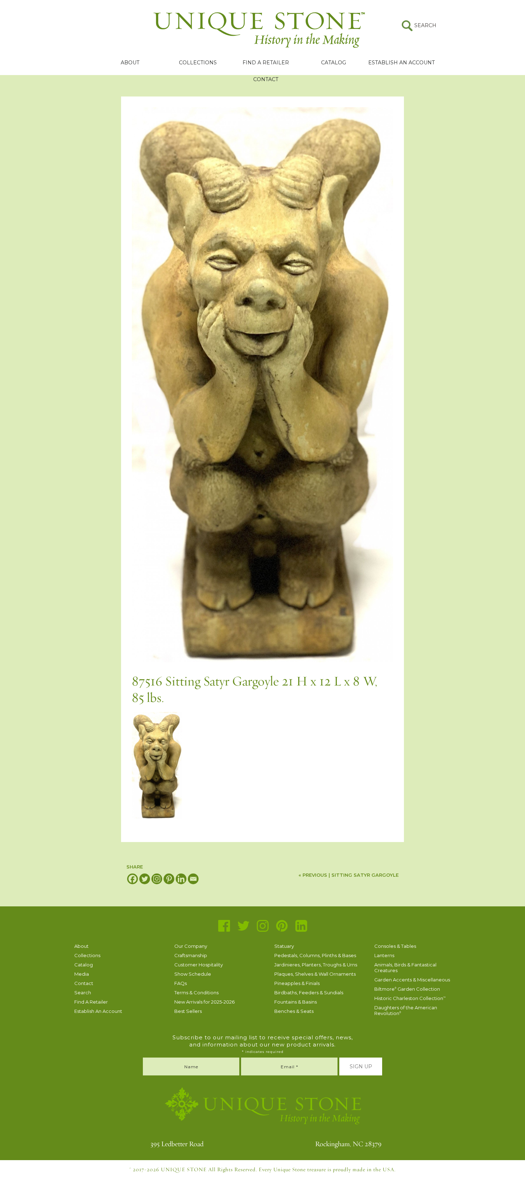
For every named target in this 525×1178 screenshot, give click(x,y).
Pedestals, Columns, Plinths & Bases (315, 955)
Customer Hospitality (198, 964)
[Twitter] (144, 878)
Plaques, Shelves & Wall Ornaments (315, 974)
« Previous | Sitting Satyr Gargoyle (349, 875)
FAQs (180, 983)
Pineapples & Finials (297, 983)
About (130, 62)
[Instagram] (156, 878)
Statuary (284, 946)
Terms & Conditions (196, 992)
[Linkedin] (181, 878)
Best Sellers (188, 1011)
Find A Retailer (265, 62)
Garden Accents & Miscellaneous (412, 980)
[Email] (193, 878)
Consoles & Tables (395, 946)
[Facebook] (132, 878)
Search (82, 992)
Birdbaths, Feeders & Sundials (308, 992)
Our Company (190, 946)
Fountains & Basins (295, 1002)
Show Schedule (192, 974)
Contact (265, 79)
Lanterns (384, 955)
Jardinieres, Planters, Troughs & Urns (315, 964)
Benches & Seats (294, 1011)
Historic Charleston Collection (410, 998)
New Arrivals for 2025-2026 (204, 1002)
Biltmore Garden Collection (407, 989)
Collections (198, 62)
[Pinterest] (169, 878)
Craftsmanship (190, 955)
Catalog (333, 62)
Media (81, 974)
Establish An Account (401, 62)
